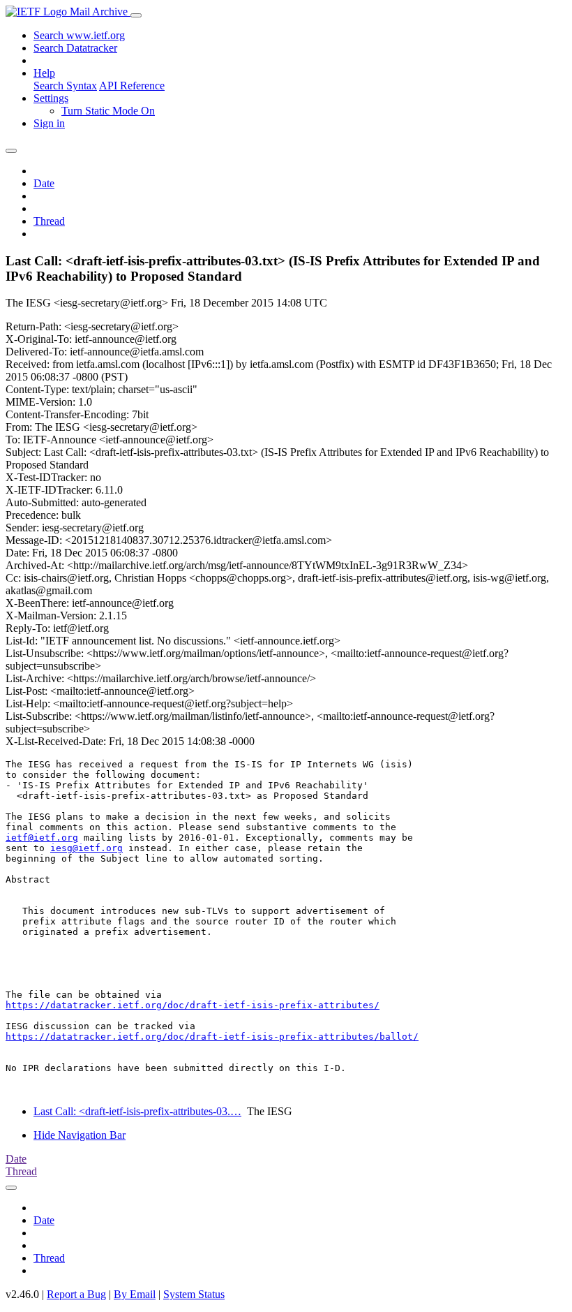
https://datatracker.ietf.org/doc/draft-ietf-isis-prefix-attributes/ (192, 1005)
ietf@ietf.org (42, 837)
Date (43, 183)
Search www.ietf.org (79, 35)
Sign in (49, 123)
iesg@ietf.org (86, 848)
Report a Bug (76, 1294)
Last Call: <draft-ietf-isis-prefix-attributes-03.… (137, 1111)
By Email (135, 1294)
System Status (194, 1294)
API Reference (132, 85)
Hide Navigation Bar (79, 1135)
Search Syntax (65, 85)
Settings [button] (50, 98)
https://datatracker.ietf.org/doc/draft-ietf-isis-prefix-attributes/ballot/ (212, 1036)
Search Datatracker (75, 48)
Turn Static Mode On (108, 111)
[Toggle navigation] (136, 15)
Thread (49, 221)
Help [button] (44, 73)
